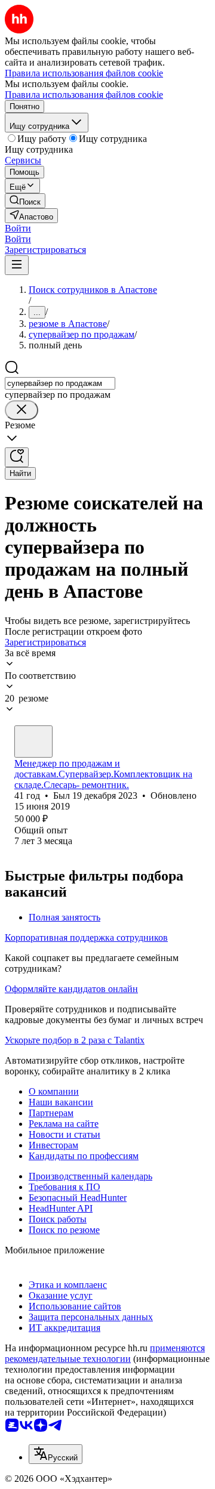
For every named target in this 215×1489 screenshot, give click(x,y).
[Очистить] (21, 410)
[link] (25, 200)
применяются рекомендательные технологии (105, 1353)
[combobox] (60, 383)
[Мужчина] (33, 741)
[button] (18, 228)
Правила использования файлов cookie (84, 94)
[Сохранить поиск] (17, 457)
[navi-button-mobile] (17, 265)
